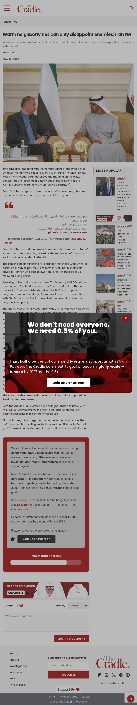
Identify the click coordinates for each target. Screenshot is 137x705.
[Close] (126, 318)
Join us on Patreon (68, 382)
